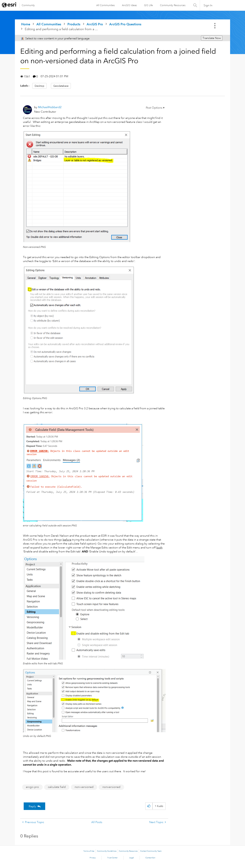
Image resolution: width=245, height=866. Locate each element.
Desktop (39, 85)
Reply (32, 806)
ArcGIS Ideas (129, 5)
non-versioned (84, 787)
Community (28, 5)
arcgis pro (32, 787)
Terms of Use (88, 851)
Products (73, 24)
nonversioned (111, 787)
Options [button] (215, 25)
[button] (155, 107)
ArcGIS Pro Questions (125, 24)
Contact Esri (150, 858)
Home (25, 24)
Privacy (93, 858)
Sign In (208, 5)
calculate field (57, 787)
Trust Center (112, 858)
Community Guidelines (106, 851)
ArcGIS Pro (95, 24)
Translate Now (211, 38)
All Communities (105, 5)
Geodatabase (61, 85)
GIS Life (148, 5)
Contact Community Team (151, 851)
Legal (131, 858)
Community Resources (172, 5)
